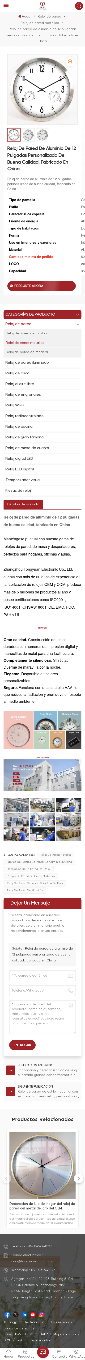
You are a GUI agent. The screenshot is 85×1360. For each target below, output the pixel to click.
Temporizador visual (22, 480)
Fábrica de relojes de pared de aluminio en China (39, 862)
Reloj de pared (49, 16)
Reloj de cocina (19, 427)
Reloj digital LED (19, 459)
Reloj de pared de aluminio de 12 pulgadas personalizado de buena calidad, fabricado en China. (42, 954)
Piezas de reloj (18, 491)
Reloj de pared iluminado (27, 363)
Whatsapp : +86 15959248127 (33, 1270)
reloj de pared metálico (55, 855)
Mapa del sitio (65, 1334)
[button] (78, 1178)
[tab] (23, 504)
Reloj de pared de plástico (27, 333)
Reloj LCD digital (19, 469)
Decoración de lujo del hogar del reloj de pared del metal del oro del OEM (42, 1206)
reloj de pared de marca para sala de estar (35, 883)
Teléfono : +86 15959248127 (31, 1246)
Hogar (26, 16)
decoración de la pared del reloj (28, 869)
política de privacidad (34, 1340)
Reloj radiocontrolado (24, 416)
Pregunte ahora (28, 286)
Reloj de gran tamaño (24, 437)
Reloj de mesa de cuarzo (27, 448)
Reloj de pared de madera (27, 352)
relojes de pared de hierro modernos (31, 876)
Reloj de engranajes (23, 395)
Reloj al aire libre (19, 384)
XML (8, 1340)
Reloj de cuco (17, 373)
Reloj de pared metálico (40, 23)
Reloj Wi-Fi (14, 405)
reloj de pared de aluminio (24, 890)
